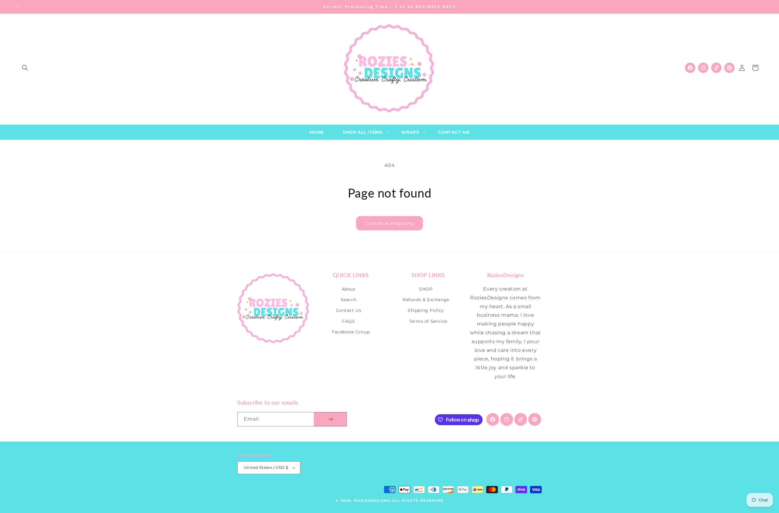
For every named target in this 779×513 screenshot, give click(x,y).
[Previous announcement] (17, 6)
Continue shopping (389, 223)
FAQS (348, 321)
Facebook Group (351, 332)
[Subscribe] (330, 419)
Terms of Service (428, 321)
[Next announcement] (761, 6)
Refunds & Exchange (426, 299)
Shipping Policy (426, 310)
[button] (25, 67)
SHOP (425, 289)
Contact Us (349, 310)
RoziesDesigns (372, 500)
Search (349, 299)
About (349, 289)
